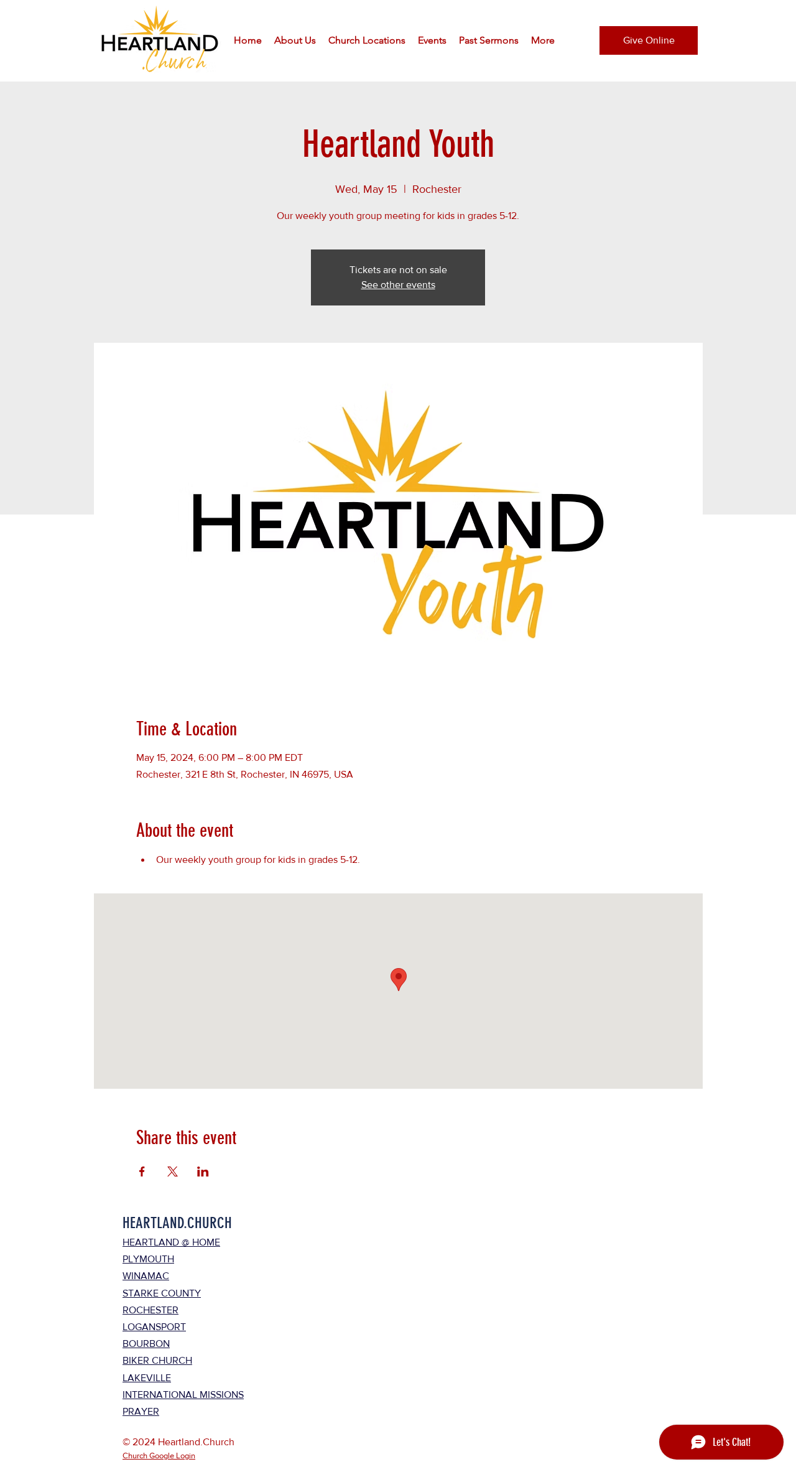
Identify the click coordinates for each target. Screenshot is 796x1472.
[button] (295, 40)
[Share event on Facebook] (142, 1171)
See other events (398, 284)
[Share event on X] (172, 1171)
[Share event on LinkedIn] (203, 1171)
